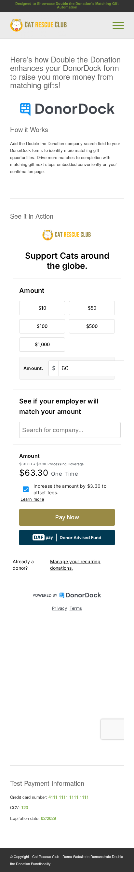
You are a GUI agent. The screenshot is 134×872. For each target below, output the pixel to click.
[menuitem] (115, 25)
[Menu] (115, 25)
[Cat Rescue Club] (55, 25)
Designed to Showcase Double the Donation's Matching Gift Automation (67, 5)
